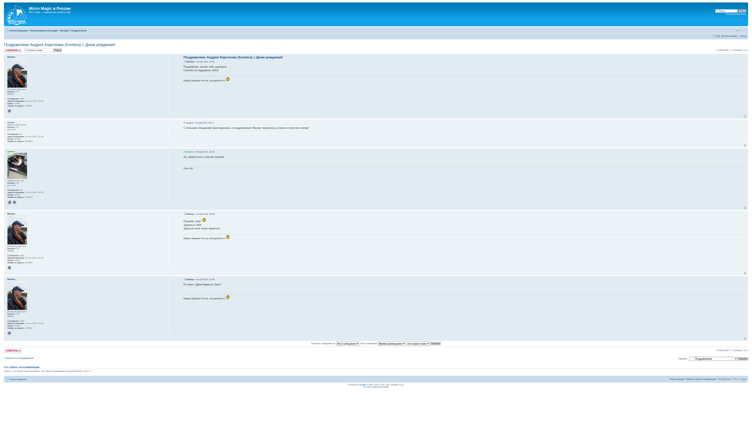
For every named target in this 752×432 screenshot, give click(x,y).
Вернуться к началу (745, 116)
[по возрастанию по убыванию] (424, 343)
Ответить (8, 49)
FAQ (718, 36)
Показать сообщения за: (323, 343)
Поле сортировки (369, 343)
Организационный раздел (44, 30)
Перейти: (683, 359)
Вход (743, 36)
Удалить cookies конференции (701, 379)
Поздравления (79, 30)
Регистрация (730, 36)
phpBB (363, 385)
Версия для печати (737, 30)
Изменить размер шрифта (743, 30)
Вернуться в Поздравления (19, 358)
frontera (190, 152)
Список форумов (18, 30)
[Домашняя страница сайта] (17, 14)
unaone (189, 123)
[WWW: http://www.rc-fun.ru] (9, 202)
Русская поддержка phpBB (376, 387)
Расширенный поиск (736, 14)
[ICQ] (9, 111)
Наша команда (676, 379)
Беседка (64, 30)
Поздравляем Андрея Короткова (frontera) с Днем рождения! (59, 45)
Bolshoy (190, 62)
